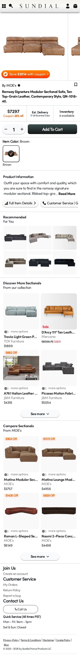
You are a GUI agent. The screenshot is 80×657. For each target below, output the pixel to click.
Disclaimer (48, 640)
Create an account (15, 574)
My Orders (10, 584)
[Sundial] (39, 6)
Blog (6, 644)
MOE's (17, 430)
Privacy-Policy (11, 640)
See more (38, 413)
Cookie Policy (63, 640)
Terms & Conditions (31, 640)
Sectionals (33, 282)
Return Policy (11, 590)
